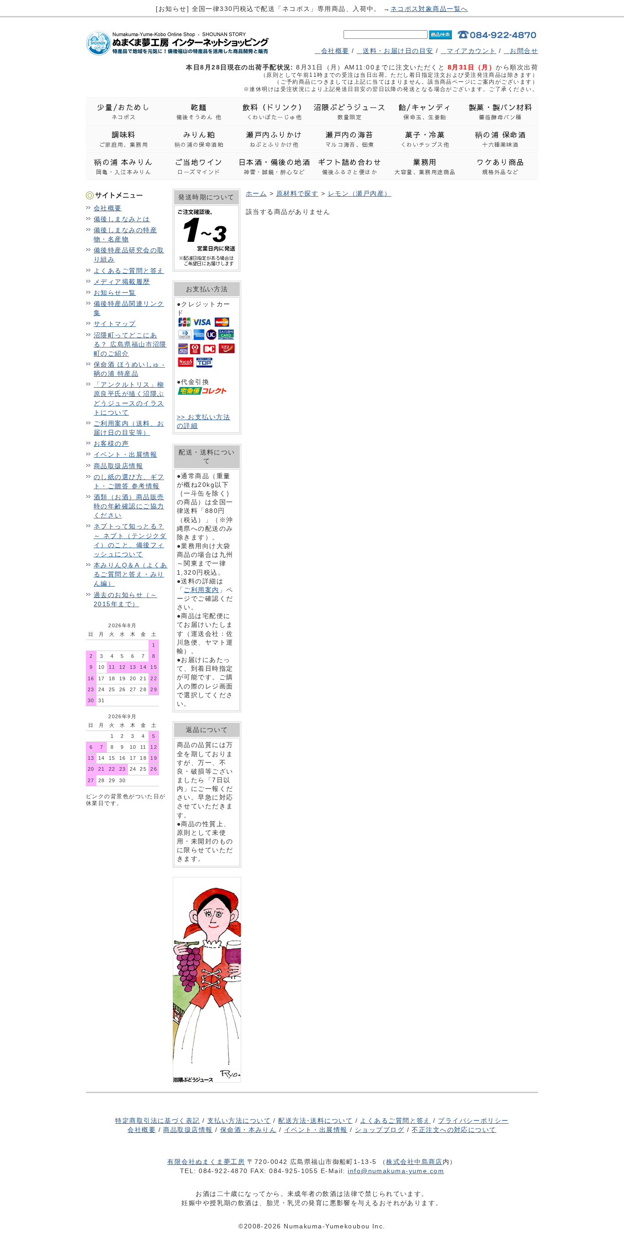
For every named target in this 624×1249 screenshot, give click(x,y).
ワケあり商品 (500, 166)
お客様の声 (111, 443)
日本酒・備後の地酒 (274, 166)
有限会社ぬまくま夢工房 (206, 1161)
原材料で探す (297, 193)
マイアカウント (471, 50)
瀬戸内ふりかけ (274, 138)
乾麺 (199, 111)
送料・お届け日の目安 (398, 50)
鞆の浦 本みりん (123, 166)
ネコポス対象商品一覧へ (429, 8)
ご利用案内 (201, 590)
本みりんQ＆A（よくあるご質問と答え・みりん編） (131, 574)
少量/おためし (123, 111)
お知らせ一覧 (115, 292)
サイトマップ (115, 323)
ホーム (256, 193)
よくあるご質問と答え (129, 270)
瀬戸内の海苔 (350, 138)
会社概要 (335, 50)
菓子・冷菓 (425, 138)
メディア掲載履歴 (122, 281)
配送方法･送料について (315, 1120)
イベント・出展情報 (125, 454)
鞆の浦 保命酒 (500, 138)
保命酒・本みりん (248, 1129)
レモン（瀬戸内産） (359, 193)
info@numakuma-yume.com (396, 1170)
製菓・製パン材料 (501, 111)
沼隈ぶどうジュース (350, 111)
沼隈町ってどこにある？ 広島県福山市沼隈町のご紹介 (130, 344)
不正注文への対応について (454, 1129)
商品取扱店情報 (118, 466)
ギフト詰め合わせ (350, 166)
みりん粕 (199, 138)
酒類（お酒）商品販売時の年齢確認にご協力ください (129, 506)
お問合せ (524, 50)
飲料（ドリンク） (275, 111)
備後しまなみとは (122, 219)
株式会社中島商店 (414, 1161)
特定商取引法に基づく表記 (157, 1120)
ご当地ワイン (199, 166)
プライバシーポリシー (473, 1120)
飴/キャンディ (425, 111)
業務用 (424, 166)
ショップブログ (379, 1129)
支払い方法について (239, 1120)
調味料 (123, 138)
